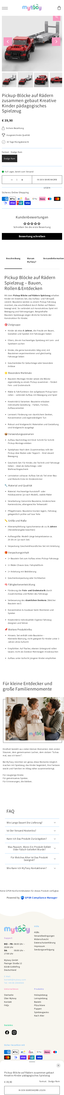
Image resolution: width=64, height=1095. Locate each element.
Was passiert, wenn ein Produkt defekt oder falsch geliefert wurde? (29, 848)
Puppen (38, 1008)
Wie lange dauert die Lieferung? (24, 822)
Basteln (37, 1001)
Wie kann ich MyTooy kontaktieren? (27, 868)
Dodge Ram (9, 158)
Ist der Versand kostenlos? (21, 830)
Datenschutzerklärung (44, 942)
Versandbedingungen (44, 935)
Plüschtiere (39, 1005)
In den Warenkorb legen (47, 181)
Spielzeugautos (41, 1012)
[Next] (56, 41)
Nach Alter (39, 1015)
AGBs (36, 932)
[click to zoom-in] (10, 736)
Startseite (8, 994)
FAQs (6, 1005)
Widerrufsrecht (41, 939)
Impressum (39, 946)
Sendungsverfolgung (44, 949)
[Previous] (8, 41)
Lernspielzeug (40, 998)
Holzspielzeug (40, 994)
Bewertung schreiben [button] (32, 236)
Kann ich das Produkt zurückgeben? (27, 838)
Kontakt (8, 1001)
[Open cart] (59, 8)
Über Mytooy (10, 998)
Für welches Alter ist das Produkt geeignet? (29, 858)
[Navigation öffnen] (6, 8)
